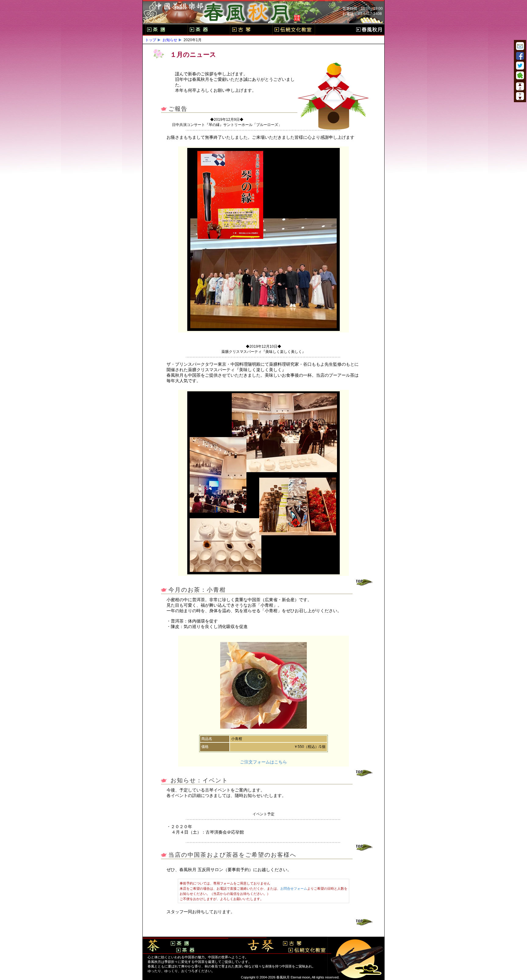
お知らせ (170, 40)
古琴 (251, 29)
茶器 (209, 29)
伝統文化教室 (293, 29)
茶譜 (166, 29)
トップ (150, 40)
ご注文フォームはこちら (263, 761)
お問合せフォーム (293, 888)
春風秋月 (369, 29)
